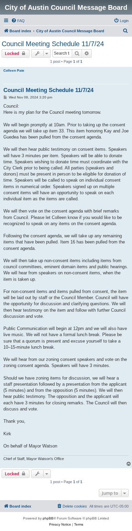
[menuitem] (18, 21)
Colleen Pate (13, 70)
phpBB (48, 518)
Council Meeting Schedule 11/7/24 (53, 44)
